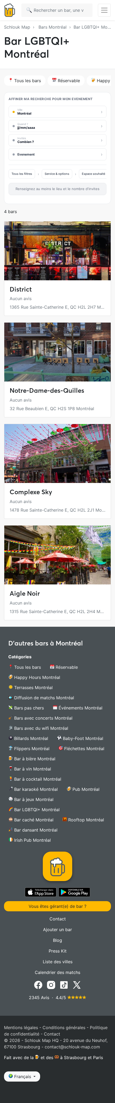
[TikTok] (64, 984)
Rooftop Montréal (85, 819)
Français (22, 1076)
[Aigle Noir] (57, 555)
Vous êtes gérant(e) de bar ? (57, 906)
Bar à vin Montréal (32, 769)
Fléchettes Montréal (83, 748)
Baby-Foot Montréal (82, 738)
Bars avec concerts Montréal (42, 718)
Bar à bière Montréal (34, 758)
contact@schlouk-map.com (72, 1046)
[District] (57, 250)
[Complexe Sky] (57, 453)
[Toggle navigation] (104, 10)
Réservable (68, 80)
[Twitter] (77, 984)
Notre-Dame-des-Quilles (47, 390)
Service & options (57, 174)
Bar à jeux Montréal (33, 799)
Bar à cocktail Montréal (37, 779)
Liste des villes (57, 961)
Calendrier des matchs (57, 972)
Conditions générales (64, 1027)
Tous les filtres (21, 174)
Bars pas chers (28, 708)
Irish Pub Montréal (32, 840)
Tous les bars (27, 80)
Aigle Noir (25, 593)
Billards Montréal (30, 738)
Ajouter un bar (57, 929)
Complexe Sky (31, 492)
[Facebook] (38, 984)
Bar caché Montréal (33, 819)
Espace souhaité (93, 174)
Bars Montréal (53, 27)
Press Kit (58, 951)
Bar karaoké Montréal (35, 789)
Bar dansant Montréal (35, 830)
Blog (57, 940)
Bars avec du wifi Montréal (40, 728)
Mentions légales (21, 1027)
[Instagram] (51, 984)
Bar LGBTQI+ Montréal (36, 809)
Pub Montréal (85, 789)
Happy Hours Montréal (36, 677)
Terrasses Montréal (33, 687)
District (21, 289)
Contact (57, 918)
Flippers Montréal (31, 748)
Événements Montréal (79, 708)
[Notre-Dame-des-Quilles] (57, 352)
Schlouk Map (17, 27)
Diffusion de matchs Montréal (43, 697)
